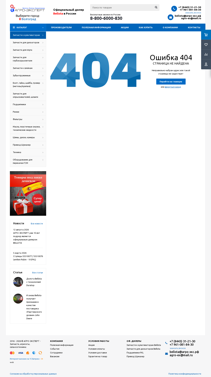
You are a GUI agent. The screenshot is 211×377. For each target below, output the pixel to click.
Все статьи (37, 273)
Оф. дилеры (134, 341)
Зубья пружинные (21, 75)
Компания (56, 341)
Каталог (22, 27)
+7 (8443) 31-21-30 (189, 7)
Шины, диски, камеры (24, 137)
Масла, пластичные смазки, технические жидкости (26, 128)
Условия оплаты (96, 349)
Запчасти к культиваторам (26, 35)
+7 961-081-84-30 (190, 9)
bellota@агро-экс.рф (188, 16)
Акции (125, 27)
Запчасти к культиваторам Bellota (144, 345)
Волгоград (28, 19)
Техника (17, 152)
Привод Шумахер (22, 145)
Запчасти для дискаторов (26, 42)
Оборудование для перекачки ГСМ (22, 161)
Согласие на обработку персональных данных (33, 374)
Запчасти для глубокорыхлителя (22, 59)
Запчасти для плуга (22, 50)
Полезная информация (96, 27)
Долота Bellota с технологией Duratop (34, 281)
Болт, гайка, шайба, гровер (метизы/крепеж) (26, 84)
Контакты (194, 27)
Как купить (146, 27)
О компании (170, 27)
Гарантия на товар (97, 356)
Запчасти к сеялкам (22, 68)
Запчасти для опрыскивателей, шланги (25, 95)
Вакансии (54, 356)
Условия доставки (97, 352)
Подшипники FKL (135, 352)
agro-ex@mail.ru (191, 18)
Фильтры (17, 119)
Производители (61, 27)
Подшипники (19, 104)
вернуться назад (173, 87)
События (54, 349)
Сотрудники (56, 352)
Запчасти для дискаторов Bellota (143, 349)
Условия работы (98, 341)
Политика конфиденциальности (184, 374)
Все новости (37, 224)
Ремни (16, 112)
